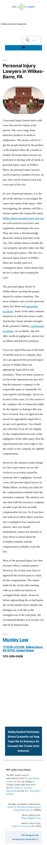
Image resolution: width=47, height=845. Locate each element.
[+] (36, 839)
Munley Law (15, 639)
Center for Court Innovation (24, 826)
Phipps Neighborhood (31, 818)
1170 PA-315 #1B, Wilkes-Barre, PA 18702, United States (23, 648)
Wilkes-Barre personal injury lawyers (23, 218)
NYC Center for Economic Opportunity (19, 789)
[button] (23, 47)
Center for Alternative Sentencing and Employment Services (24, 808)
